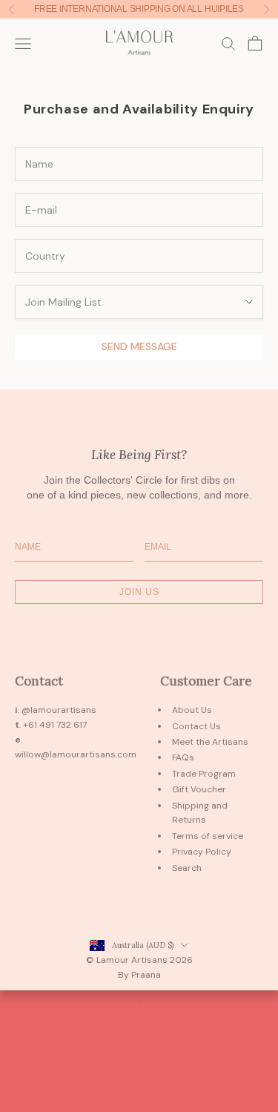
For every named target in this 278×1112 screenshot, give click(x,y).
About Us (192, 710)
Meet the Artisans (210, 742)
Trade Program (204, 774)
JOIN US (139, 592)
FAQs (183, 757)
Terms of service (207, 836)
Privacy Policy (201, 852)
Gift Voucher (199, 789)
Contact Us (196, 726)
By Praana (139, 975)
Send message (139, 346)
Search (187, 868)
